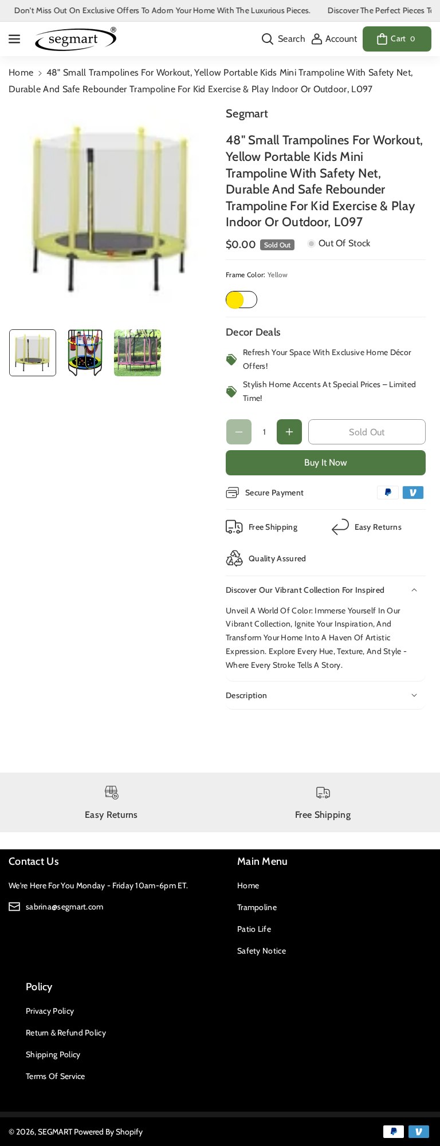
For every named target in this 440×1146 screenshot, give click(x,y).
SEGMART (55, 1132)
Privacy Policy (50, 1011)
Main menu (262, 861)
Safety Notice (261, 951)
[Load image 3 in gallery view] (137, 352)
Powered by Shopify (108, 1132)
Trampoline (257, 907)
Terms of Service (55, 1076)
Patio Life (254, 929)
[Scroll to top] (415, 1110)
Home (21, 72)
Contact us (34, 861)
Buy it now (325, 462)
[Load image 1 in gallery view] (32, 352)
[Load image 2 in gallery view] (85, 352)
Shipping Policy (53, 1054)
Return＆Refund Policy (66, 1032)
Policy (39, 986)
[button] (15, 39)
